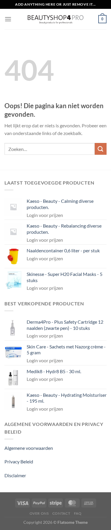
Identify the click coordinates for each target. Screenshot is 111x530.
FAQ (78, 513)
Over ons (39, 513)
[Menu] (8, 19)
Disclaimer (15, 475)
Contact (61, 513)
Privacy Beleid (18, 461)
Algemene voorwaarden (28, 448)
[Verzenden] (101, 148)
